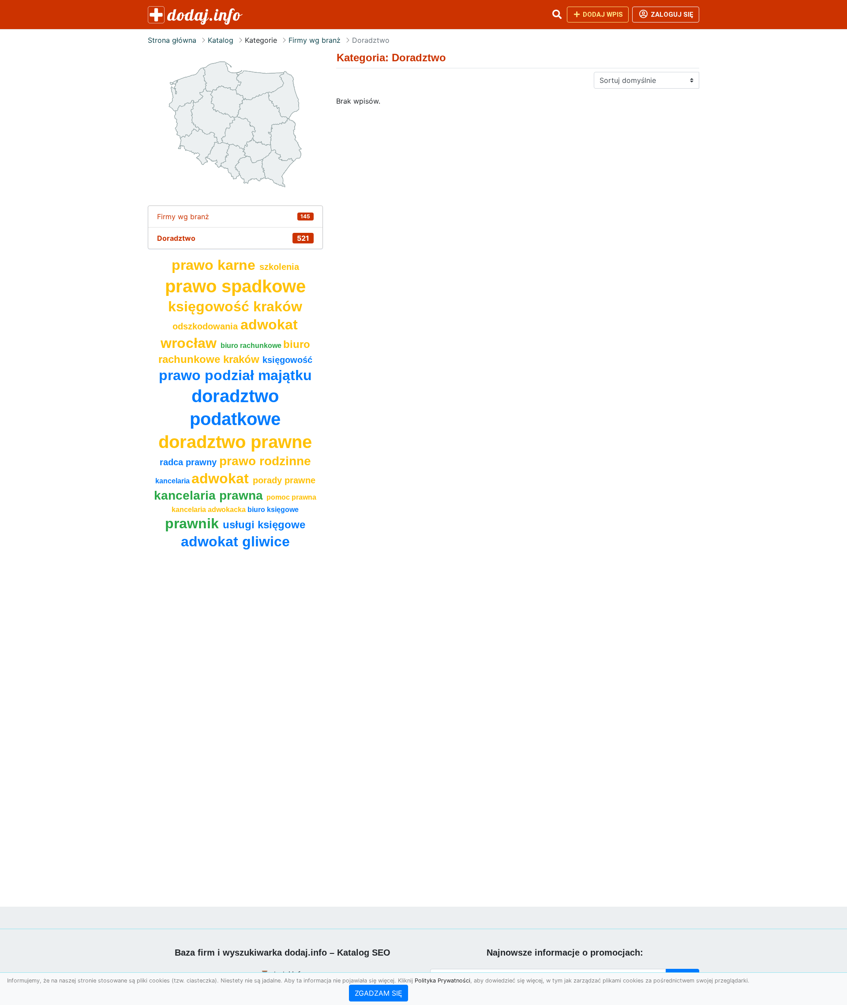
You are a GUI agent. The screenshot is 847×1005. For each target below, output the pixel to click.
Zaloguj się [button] (671, 15)
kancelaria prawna (210, 495)
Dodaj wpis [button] (602, 15)
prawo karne (215, 265)
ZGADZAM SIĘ (378, 993)
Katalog (220, 40)
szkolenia (279, 267)
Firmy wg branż (315, 40)
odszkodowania (206, 326)
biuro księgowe (273, 509)
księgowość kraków (235, 306)
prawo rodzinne (265, 461)
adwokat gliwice (235, 541)
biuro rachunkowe (252, 345)
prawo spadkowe (235, 286)
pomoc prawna (291, 497)
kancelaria (173, 481)
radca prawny (189, 462)
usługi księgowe (264, 525)
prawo (182, 375)
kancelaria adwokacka (209, 509)
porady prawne (284, 480)
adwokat (222, 478)
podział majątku (258, 375)
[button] (556, 14)
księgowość (287, 360)
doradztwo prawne (235, 442)
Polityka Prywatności (442, 980)
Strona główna (172, 40)
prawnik (194, 523)
